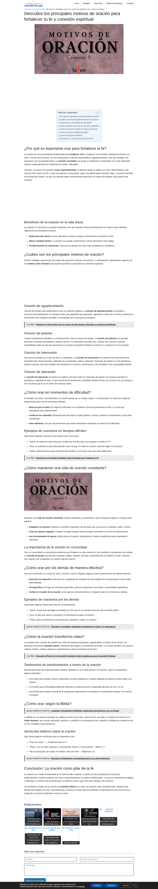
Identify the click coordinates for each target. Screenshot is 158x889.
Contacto (130, 3)
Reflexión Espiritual (114, 3)
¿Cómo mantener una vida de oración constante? (79, 126)
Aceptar (97, 885)
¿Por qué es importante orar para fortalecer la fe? (79, 116)
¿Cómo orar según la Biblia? (70, 135)
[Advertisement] (79, 92)
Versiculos (98, 3)
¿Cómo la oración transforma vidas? (73, 132)
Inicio (77, 3)
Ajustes (126, 885)
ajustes (82, 886)
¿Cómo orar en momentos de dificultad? (75, 123)
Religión (86, 3)
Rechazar (111, 885)
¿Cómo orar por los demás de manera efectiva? (78, 129)
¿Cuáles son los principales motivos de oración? (79, 119)
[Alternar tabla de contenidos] (96, 113)
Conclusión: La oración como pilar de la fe (76, 138)
